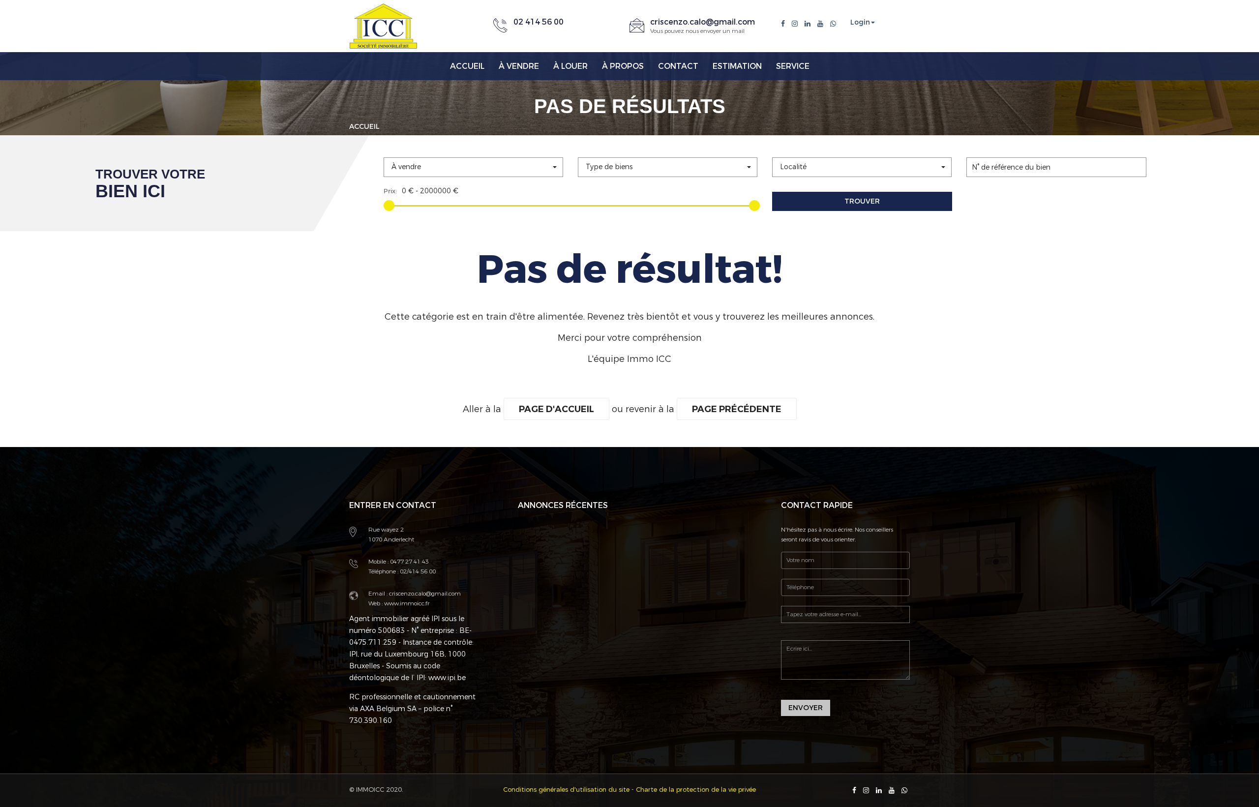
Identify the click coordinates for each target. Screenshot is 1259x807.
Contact (678, 66)
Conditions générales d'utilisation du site (566, 789)
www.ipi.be (447, 678)
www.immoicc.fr (406, 603)
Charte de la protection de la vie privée (696, 789)
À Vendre (519, 66)
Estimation (737, 66)
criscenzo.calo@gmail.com (702, 22)
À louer (570, 66)
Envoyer (805, 708)
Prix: (390, 191)
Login (860, 22)
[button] (473, 167)
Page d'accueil (556, 409)
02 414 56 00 (538, 22)
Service (792, 66)
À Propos (623, 66)
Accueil (467, 66)
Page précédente (736, 409)
